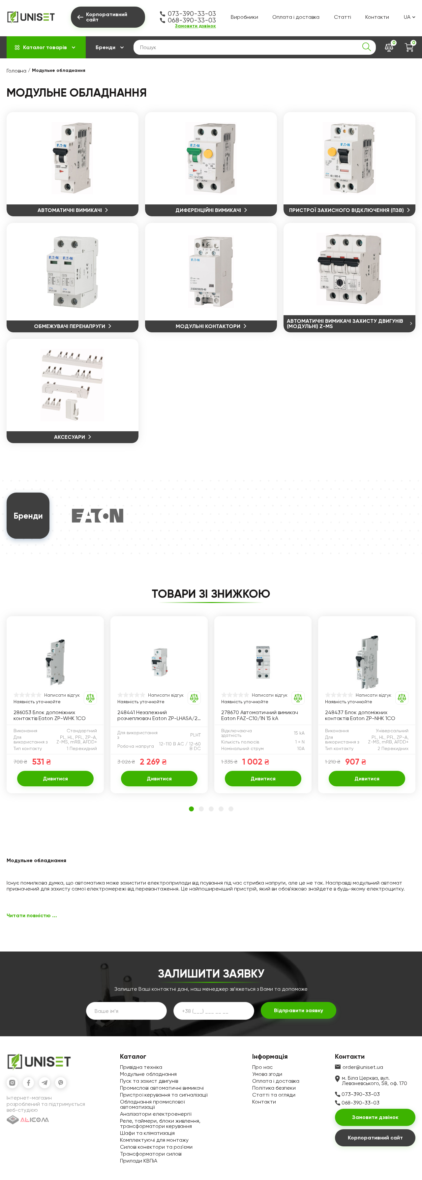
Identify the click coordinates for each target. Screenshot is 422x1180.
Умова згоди (267, 1074)
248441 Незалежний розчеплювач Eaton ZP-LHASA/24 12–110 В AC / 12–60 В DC (159, 715)
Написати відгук (62, 695)
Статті (342, 17)
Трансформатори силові (151, 1154)
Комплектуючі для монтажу (154, 1140)
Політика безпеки (274, 1088)
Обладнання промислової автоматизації (152, 1104)
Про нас (262, 1067)
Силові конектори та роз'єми (156, 1147)
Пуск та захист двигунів (149, 1081)
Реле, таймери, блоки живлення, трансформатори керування (160, 1123)
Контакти (377, 17)
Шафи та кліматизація (147, 1133)
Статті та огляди (273, 1095)
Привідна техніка (141, 1067)
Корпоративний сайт (375, 1138)
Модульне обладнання (148, 1074)
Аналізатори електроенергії (155, 1114)
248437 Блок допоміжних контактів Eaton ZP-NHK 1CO (360, 715)
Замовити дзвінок (195, 26)
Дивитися (55, 778)
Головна (16, 71)
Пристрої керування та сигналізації (163, 1095)
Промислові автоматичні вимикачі (162, 1088)
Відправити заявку (298, 1010)
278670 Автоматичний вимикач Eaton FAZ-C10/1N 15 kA (259, 715)
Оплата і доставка (295, 17)
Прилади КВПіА (138, 1161)
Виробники (244, 17)
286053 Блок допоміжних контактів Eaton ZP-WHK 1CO (50, 715)
